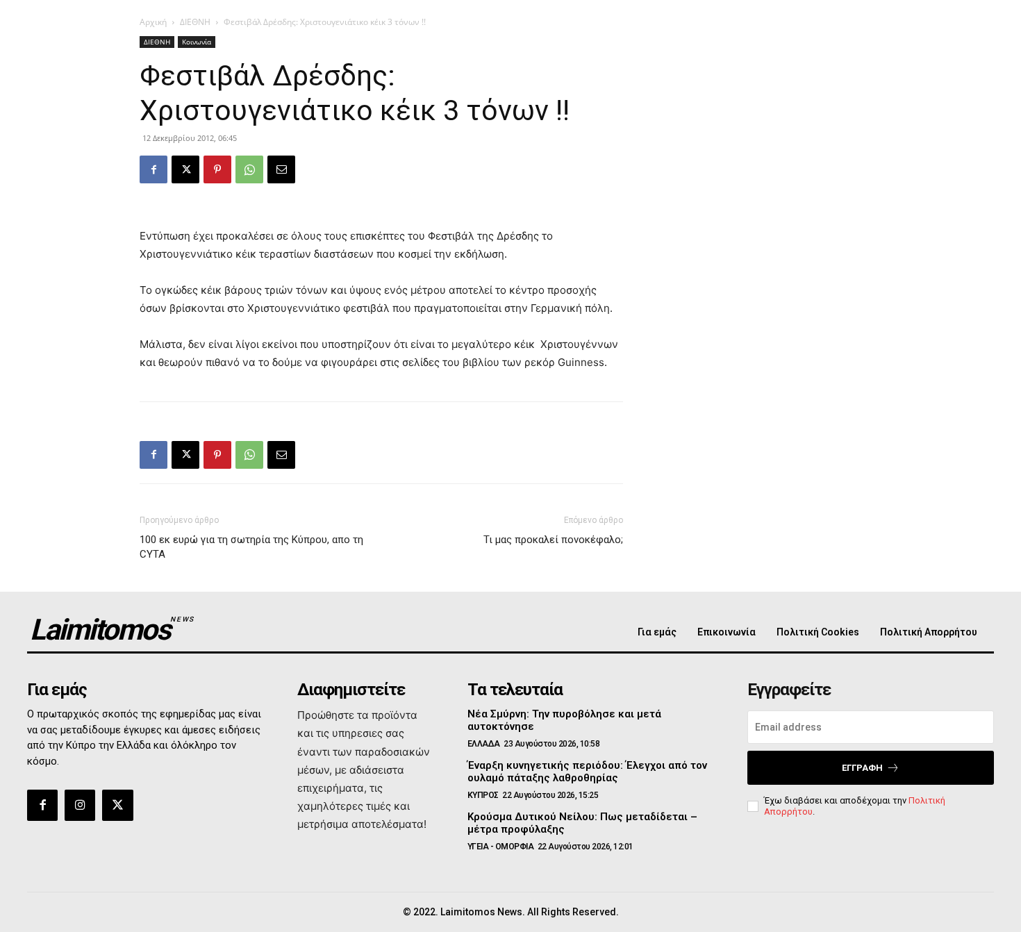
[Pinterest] (217, 169)
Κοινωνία (196, 42)
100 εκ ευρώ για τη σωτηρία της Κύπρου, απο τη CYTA (251, 546)
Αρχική (153, 22)
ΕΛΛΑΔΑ (483, 744)
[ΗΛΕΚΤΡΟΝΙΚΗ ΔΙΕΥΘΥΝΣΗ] (281, 169)
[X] (185, 169)
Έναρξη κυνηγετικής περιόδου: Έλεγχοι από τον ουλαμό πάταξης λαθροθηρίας (587, 771)
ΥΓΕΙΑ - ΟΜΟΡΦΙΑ (500, 846)
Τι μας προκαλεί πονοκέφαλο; (553, 539)
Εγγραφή (862, 768)
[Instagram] (80, 805)
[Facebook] (153, 169)
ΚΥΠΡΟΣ (483, 795)
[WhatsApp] (249, 169)
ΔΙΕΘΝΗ (195, 22)
